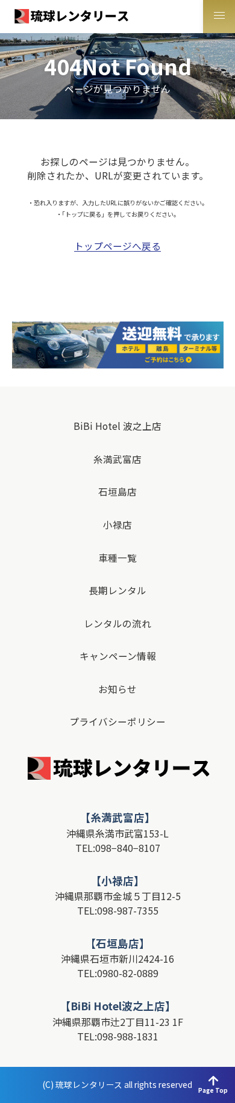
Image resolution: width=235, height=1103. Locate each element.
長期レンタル (117, 590)
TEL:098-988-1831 (117, 1036)
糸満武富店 (117, 459)
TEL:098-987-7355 (117, 910)
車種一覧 (117, 558)
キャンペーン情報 (118, 656)
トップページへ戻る (117, 246)
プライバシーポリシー (117, 722)
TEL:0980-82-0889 (117, 973)
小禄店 (117, 525)
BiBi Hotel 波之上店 (117, 426)
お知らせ (117, 689)
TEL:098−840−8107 (117, 847)
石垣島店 (117, 492)
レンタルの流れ (117, 624)
